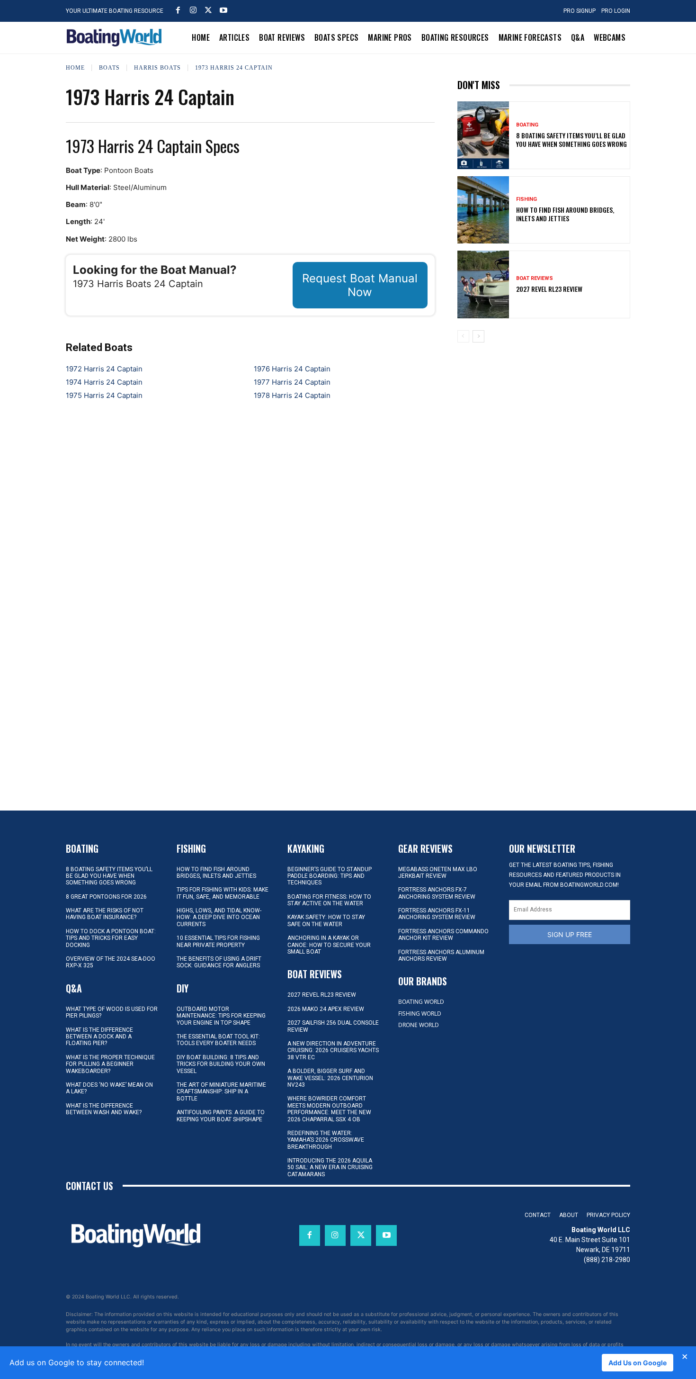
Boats (109, 67)
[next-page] (478, 336)
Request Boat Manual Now (360, 285)
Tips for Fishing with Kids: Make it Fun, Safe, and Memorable (222, 893)
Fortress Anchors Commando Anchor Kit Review (443, 934)
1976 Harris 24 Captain (292, 368)
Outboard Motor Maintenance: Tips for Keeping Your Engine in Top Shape (221, 1016)
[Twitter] (208, 10)
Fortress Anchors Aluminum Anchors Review (441, 955)
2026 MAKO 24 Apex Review (325, 1009)
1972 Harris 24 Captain (104, 368)
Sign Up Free (569, 934)
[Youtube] (223, 10)
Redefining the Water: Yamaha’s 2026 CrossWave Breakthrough (325, 1140)
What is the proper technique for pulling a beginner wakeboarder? (110, 1064)
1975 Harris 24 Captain (104, 395)
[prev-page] (463, 336)
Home (75, 67)
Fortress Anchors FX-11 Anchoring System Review (436, 913)
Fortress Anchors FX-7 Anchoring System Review (436, 893)
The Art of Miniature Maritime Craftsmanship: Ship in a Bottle (221, 1092)
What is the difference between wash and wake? (104, 1109)
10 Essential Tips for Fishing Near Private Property (218, 941)
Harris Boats (157, 67)
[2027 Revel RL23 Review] (483, 284)
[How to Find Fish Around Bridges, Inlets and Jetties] (483, 209)
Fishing (526, 199)
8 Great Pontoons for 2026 (106, 896)
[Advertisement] (544, 416)
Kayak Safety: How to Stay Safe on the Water (326, 920)
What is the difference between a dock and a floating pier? (99, 1037)
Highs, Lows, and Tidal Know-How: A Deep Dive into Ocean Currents (219, 917)
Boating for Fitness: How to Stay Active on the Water (329, 900)
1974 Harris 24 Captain (104, 382)
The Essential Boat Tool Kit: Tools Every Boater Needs (218, 1039)
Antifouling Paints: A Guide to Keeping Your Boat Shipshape (221, 1115)
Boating (527, 124)
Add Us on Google (637, 1363)
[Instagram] (193, 10)
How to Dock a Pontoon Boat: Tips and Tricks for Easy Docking (111, 938)
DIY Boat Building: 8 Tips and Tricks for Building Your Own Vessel (221, 1064)
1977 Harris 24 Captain (292, 382)
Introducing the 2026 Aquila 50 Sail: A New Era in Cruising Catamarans (330, 1167)
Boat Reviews (534, 278)
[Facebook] (178, 10)
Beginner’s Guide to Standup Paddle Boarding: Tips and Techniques (329, 876)
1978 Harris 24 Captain (292, 395)
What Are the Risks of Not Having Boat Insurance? (104, 913)
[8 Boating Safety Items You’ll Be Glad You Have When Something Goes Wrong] (483, 135)
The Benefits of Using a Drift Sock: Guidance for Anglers (219, 962)
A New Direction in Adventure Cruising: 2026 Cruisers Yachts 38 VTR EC (333, 1050)
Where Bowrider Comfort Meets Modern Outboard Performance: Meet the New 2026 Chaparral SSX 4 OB (329, 1108)
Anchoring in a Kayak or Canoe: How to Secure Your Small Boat (329, 945)
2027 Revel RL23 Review (549, 289)
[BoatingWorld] (116, 37)
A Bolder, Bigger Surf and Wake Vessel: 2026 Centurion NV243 (330, 1078)
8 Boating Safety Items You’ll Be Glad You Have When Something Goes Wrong (571, 139)
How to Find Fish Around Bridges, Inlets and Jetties (565, 214)
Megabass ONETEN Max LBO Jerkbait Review (437, 872)
